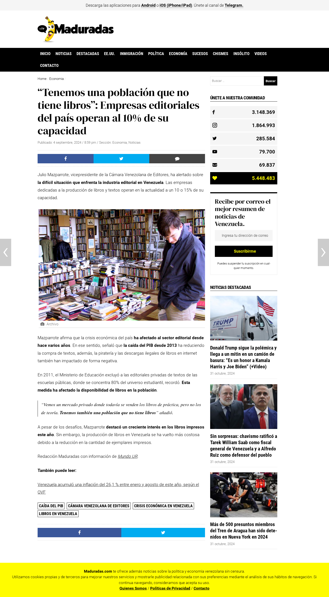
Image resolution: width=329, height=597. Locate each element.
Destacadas (88, 53)
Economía (178, 53)
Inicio (45, 53)
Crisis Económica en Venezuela (163, 505)
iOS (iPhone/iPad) (176, 5)
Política (156, 53)
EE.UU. (109, 53)
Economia (56, 79)
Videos (260, 53)
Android (148, 5)
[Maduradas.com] (76, 41)
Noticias (64, 53)
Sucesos (200, 53)
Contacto (49, 65)
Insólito (241, 53)
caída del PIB (51, 505)
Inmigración (131, 53)
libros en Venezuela (58, 513)
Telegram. (234, 5)
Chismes (220, 53)
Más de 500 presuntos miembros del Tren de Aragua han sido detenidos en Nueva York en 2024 (243, 530)
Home (42, 79)
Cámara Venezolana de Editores (98, 505)
